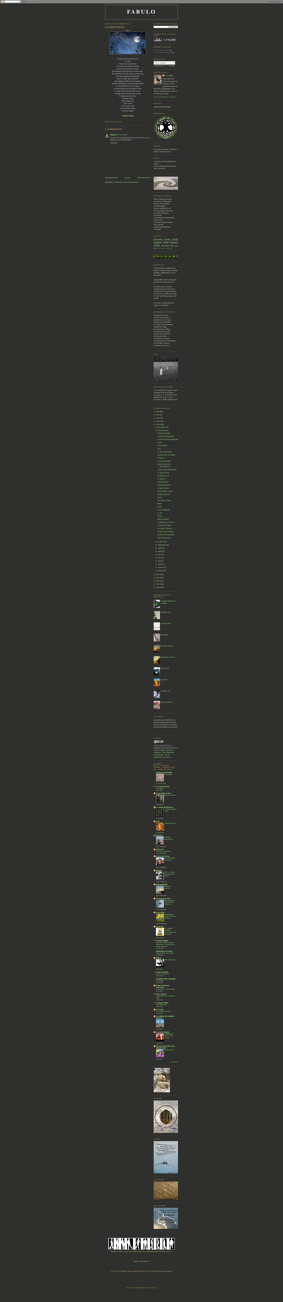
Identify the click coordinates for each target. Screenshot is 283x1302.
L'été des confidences (168, 838)
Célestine (159, 835)
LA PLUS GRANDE (164, 461)
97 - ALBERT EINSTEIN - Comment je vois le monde (170, 931)
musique (165, 245)
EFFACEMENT (163, 446)
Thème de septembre (163, 851)
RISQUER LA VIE (163, 476)
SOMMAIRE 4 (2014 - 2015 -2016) (168, 1036)
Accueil (127, 178)
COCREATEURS (163, 482)
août (160, 548)
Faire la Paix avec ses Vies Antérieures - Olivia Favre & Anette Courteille (165, 944)
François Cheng (127, 116)
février (160, 567)
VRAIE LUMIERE (163, 519)
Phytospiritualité (161, 884)
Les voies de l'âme (162, 786)
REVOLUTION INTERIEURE (167, 470)
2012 (158, 578)
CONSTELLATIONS (164, 525)
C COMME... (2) (165, 612)
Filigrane (159, 870)
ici (129, 30)
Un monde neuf (161, 1005)
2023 (158, 415)
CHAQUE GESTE (163, 488)
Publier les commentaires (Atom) (127, 182)
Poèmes (173, 242)
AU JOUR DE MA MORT (166, 535)
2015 (158, 421)
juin (159, 554)
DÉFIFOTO (160, 849)
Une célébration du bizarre (169, 859)
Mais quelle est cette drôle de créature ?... (169, 902)
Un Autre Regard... (162, 941)
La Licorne (169, 75)
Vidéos (157, 242)
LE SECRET (161, 479)
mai (159, 558)
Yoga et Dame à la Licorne (165, 953)
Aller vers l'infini (169, 795)
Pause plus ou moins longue (165, 989)
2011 (158, 581)
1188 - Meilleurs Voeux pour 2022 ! (165, 997)
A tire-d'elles (160, 912)
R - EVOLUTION (163, 473)
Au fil (158, 821)
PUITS (160, 442)
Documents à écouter (163, 248)
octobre (161, 542)
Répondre (113, 143)
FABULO (141, 11)
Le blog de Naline (162, 1003)
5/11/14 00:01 (122, 135)
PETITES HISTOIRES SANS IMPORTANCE (165, 1047)
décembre (162, 427)
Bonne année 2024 (162, 974)
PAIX (159, 449)
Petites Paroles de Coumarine (162, 986)
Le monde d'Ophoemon (164, 807)
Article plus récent (111, 178)
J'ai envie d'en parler (163, 898)
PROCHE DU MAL (164, 433)
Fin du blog (159, 981)
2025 (158, 411)
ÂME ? (160, 504)
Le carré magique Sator (170, 810)
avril (159, 561)
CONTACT (161, 458)
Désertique (168, 774)
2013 (158, 574)
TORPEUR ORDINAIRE (166, 436)
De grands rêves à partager (166, 979)
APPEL (160, 516)
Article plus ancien (144, 178)
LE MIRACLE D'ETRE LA (166, 522)
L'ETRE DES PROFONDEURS (168, 439)
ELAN (160, 497)
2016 (158, 418)
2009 (158, 587)
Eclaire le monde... (167, 887)
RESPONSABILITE (164, 485)
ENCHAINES (164, 635)
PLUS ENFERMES (164, 510)
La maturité (160, 788)
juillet (160, 551)
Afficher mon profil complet (165, 97)
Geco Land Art (161, 994)
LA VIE (160, 513)
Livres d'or (159, 926)
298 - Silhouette (169, 960)
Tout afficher (174, 1062)
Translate (171, 66)
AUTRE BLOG (164, 668)
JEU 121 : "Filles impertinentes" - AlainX (170, 874)
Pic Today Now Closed (163, 1011)
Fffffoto (158, 958)
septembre (162, 545)
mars (160, 564)
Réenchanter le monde (164, 951)
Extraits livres (162, 239)
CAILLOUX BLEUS (164, 538)
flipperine (113, 135)
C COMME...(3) (165, 691)
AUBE (160, 507)
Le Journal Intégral (162, 1032)
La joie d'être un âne (163, 793)
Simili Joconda (169, 1050)
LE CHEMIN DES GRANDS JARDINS (165, 1017)
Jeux (176, 246)
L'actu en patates (162, 972)
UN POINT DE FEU (164, 501)
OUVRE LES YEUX (164, 494)
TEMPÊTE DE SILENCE (166, 531)
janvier (160, 570)
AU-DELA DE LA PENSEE (166, 455)
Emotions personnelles (164, 772)
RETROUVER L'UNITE (165, 491)
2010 (158, 584)
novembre (162, 430)
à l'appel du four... (170, 823)
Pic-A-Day (159, 1009)
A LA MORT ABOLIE (114, 27)
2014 (158, 424)
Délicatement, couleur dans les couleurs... (170, 916)
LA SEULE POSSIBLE (165, 452)
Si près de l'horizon (162, 856)
